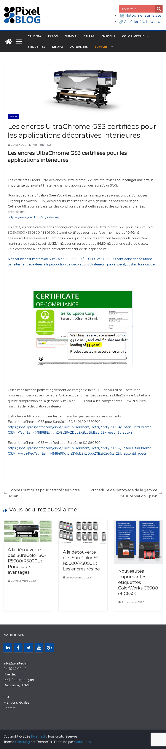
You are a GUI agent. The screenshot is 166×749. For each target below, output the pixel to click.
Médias (57, 47)
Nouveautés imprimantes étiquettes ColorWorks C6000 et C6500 (138, 582)
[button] (146, 36)
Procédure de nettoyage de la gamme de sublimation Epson (123, 493)
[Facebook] (18, 647)
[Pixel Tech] (8, 41)
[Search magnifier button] (159, 9)
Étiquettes (36, 47)
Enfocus (108, 36)
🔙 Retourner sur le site (140, 15)
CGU (6, 697)
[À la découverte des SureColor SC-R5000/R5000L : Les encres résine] (83, 523)
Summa (71, 36)
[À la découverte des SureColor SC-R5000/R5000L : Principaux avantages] (27, 523)
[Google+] (49, 647)
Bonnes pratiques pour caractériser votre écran (44, 493)
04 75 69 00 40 (15, 669)
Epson (53, 36)
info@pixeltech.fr (16, 663)
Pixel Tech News (41, 144)
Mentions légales (16, 702)
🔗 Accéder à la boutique (141, 22)
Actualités (79, 47)
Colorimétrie (133, 36)
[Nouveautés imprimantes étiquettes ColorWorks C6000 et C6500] (138, 523)
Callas (88, 36)
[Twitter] (28, 647)
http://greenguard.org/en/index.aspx (35, 217)
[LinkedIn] (7, 647)
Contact (9, 708)
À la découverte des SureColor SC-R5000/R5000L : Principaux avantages (27, 561)
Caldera (34, 36)
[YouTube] (39, 647)
